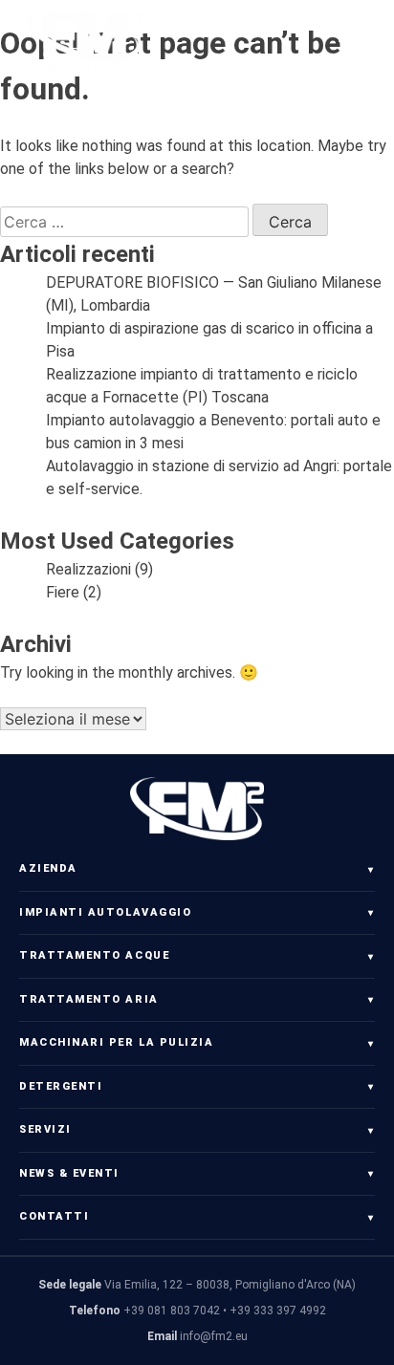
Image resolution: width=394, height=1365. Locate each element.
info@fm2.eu (214, 1336)
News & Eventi (69, 1173)
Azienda (48, 868)
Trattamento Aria (89, 999)
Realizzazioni (88, 569)
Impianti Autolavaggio (105, 912)
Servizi (45, 1129)
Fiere (62, 592)
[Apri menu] (356, 41)
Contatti (54, 1216)
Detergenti (60, 1086)
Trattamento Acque (94, 955)
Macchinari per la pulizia (116, 1042)
